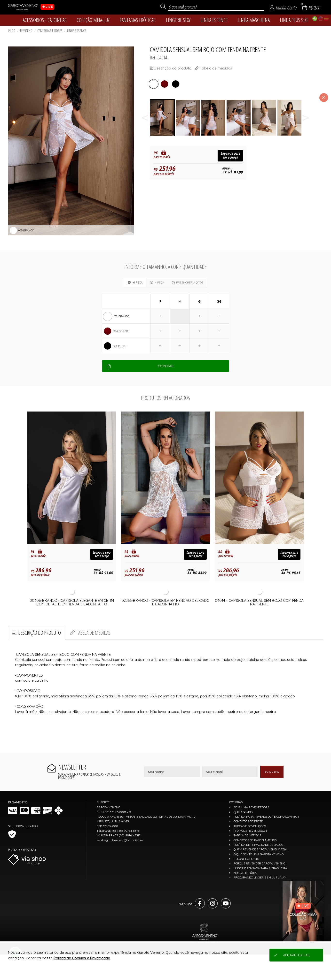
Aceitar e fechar (296, 955)
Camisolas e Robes (50, 30)
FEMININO (26, 30)
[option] (162, 117)
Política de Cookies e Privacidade (82, 958)
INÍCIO (12, 30)
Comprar (165, 366)
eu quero (272, 771)
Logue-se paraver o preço (230, 155)
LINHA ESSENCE (76, 30)
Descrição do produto (39, 632)
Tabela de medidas (93, 632)
